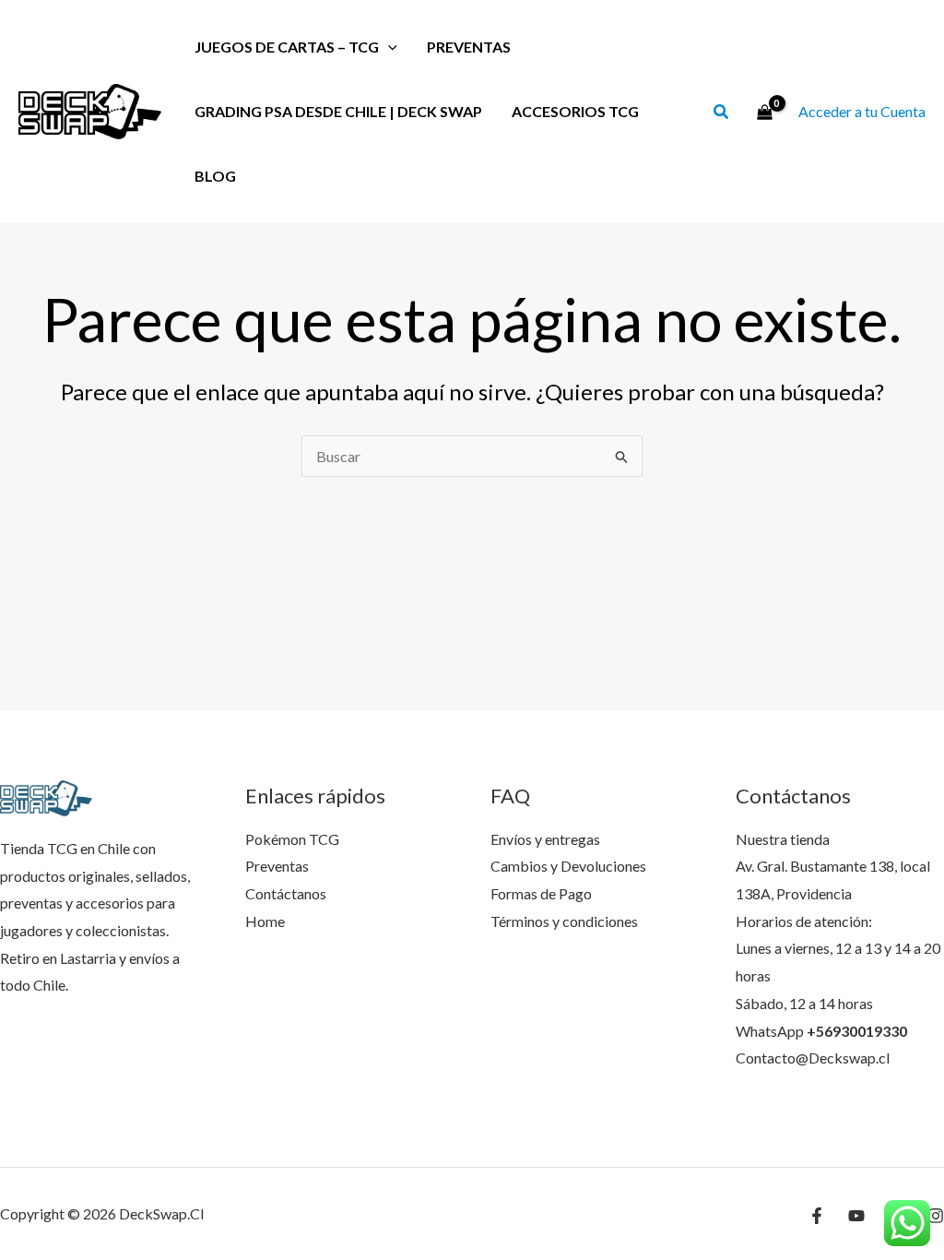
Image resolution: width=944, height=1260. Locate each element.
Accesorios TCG (575, 111)
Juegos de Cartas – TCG (287, 46)
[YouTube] (856, 1215)
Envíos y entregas (545, 839)
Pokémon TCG (292, 839)
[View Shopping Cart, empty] (764, 111)
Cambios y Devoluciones (568, 865)
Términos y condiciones (564, 921)
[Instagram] (935, 1215)
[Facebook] (816, 1215)
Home (265, 921)
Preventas (469, 46)
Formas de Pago (541, 893)
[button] (722, 113)
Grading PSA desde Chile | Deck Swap (338, 111)
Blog (215, 175)
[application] (388, 46)
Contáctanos (285, 893)
